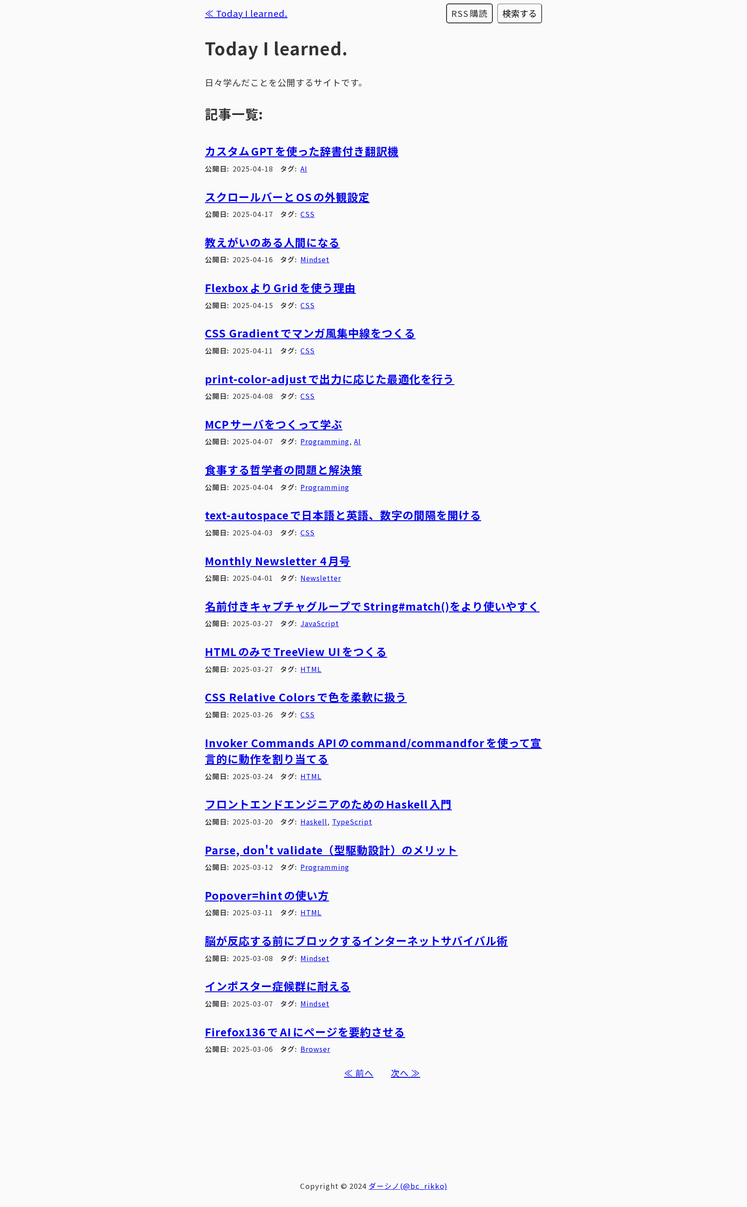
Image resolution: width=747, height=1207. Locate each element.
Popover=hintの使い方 (267, 895)
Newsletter (320, 578)
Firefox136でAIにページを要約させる (305, 1031)
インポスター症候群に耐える (278, 986)
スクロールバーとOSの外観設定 (287, 196)
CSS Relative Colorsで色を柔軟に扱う (306, 696)
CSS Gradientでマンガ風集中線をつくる (310, 333)
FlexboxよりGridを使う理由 (280, 287)
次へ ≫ (405, 1073)
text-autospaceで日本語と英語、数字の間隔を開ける (343, 514)
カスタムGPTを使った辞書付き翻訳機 (302, 151)
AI (303, 168)
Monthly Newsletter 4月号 (278, 560)
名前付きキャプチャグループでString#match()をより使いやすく (372, 606)
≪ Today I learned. (246, 13)
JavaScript (319, 623)
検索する (519, 13)
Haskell (313, 821)
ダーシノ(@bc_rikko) (408, 1186)
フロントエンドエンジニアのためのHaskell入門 (328, 804)
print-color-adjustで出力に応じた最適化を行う (329, 378)
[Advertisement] (373, 1127)
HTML (311, 669)
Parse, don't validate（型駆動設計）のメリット (331, 849)
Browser (315, 1049)
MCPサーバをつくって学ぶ (273, 424)
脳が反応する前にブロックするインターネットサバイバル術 (356, 940)
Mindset (314, 259)
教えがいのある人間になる (272, 242)
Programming (324, 441)
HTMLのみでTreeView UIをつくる (296, 651)
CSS (307, 214)
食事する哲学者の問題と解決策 (283, 469)
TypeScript (352, 821)
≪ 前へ (359, 1073)
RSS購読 (469, 13)
